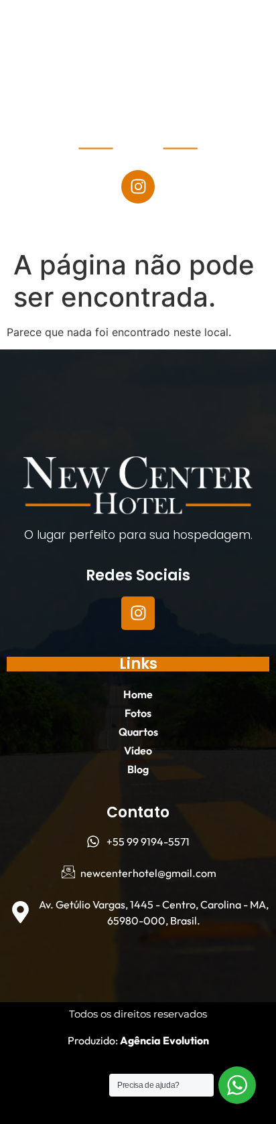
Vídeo (237, 55)
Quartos (168, 55)
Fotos (99, 55)
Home (38, 55)
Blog (138, 86)
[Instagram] (138, 187)
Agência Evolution (163, 1040)
